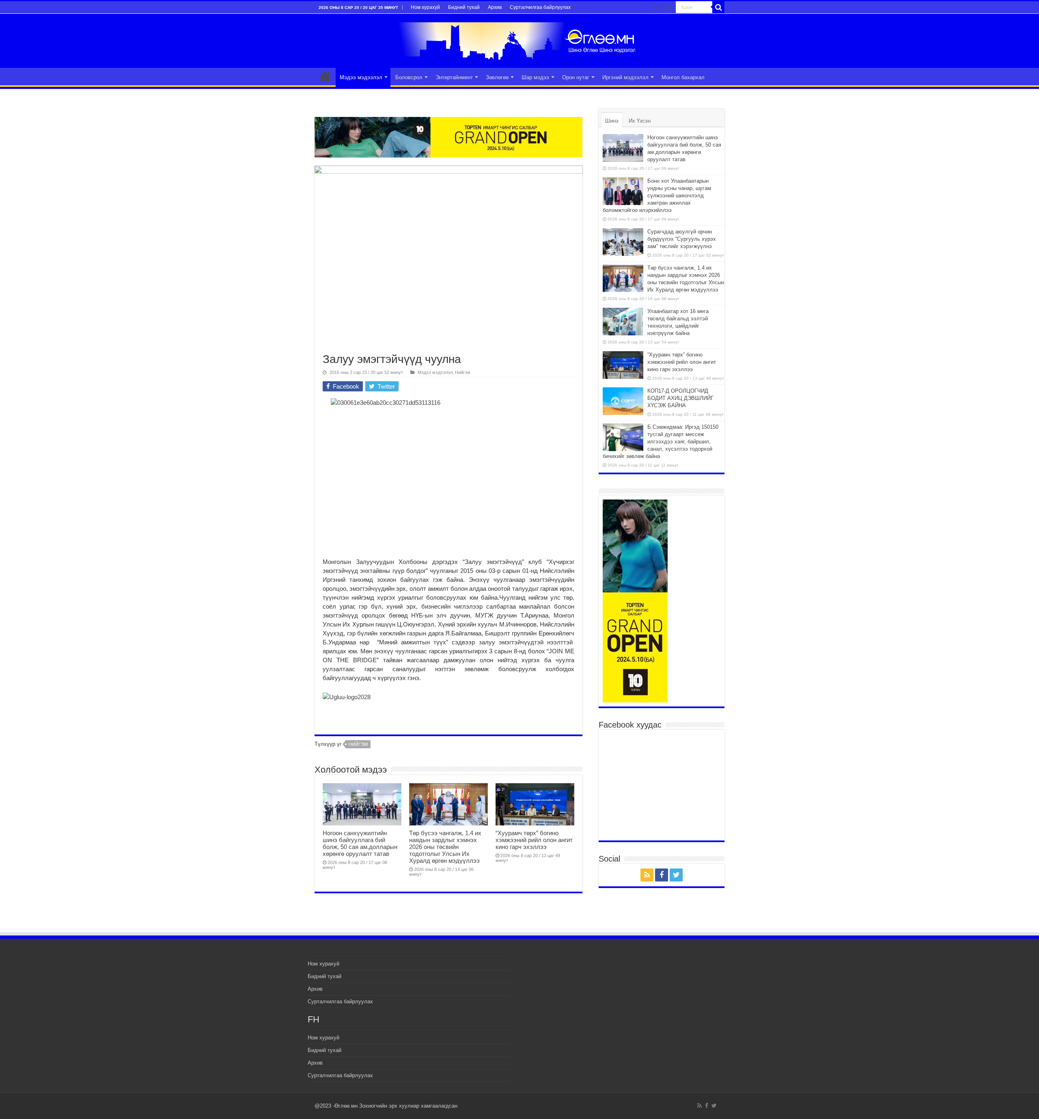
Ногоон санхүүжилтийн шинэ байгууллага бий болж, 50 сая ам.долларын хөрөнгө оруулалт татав (360, 843)
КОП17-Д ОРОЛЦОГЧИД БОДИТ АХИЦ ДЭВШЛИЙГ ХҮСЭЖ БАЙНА (680, 398)
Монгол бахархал (683, 77)
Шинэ (612, 121)
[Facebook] (662, 8)
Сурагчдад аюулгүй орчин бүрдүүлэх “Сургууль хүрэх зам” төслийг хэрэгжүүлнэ (681, 239)
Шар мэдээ (535, 77)
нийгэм (358, 744)
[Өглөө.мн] (519, 39)
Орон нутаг (575, 77)
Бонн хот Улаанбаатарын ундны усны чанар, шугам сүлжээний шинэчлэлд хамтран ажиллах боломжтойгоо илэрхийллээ (657, 195)
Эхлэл (325, 76)
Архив (495, 7)
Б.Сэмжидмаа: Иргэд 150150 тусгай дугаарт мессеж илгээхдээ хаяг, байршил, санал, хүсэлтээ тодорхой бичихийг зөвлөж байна (660, 441)
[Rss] (655, 8)
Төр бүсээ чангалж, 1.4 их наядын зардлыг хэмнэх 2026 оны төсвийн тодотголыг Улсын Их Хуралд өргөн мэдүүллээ (445, 847)
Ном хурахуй (425, 7)
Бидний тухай (464, 7)
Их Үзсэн (640, 121)
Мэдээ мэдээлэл (361, 77)
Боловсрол (408, 77)
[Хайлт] (718, 7)
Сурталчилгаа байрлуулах (540, 7)
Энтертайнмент (454, 77)
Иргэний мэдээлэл (625, 77)
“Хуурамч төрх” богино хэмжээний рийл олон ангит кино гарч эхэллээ (534, 840)
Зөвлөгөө (497, 77)
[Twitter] (669, 8)
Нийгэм (462, 372)
